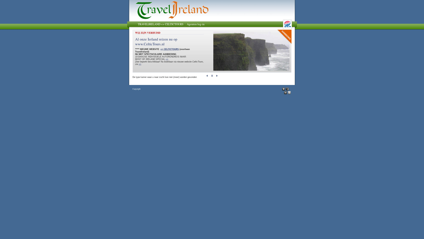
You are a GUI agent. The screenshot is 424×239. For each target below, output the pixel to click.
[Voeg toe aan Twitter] (289, 93)
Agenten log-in (196, 24)
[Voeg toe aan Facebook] (287, 89)
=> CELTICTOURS (169, 49)
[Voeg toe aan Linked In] (285, 93)
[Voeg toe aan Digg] (283, 89)
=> (167, 59)
